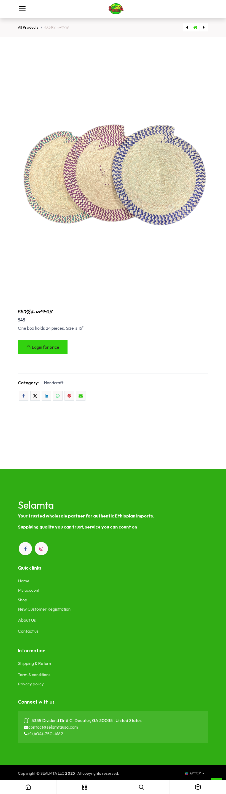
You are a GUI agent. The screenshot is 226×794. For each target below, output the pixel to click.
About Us (27, 620)
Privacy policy (31, 683)
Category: (28, 382)
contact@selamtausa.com (53, 727)
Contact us (28, 631)
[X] (35, 396)
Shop (22, 599)
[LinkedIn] (46, 396)
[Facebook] (23, 396)
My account (28, 590)
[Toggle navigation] (22, 9)
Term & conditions (34, 674)
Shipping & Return (34, 663)
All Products (28, 27)
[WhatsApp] (58, 396)
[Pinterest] (69, 396)
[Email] (80, 396)
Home (23, 580)
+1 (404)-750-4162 (45, 733)
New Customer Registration (44, 609)
